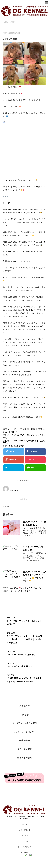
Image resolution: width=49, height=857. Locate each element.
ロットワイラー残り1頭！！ (19, 666)
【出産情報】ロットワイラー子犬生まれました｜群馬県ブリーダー (24, 680)
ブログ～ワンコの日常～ (24, 732)
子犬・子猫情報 (24, 749)
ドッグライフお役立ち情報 (24, 723)
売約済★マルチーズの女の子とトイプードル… (34, 573)
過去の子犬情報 (24, 758)
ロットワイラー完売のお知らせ (21, 654)
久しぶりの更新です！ (20, 591)
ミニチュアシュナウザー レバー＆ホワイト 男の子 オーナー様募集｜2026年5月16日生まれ (24, 639)
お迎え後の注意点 (24, 847)
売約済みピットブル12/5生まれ (25, 588)
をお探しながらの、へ (24, 817)
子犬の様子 (24, 740)
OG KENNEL (15, 490)
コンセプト (24, 841)
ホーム (24, 824)
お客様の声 (24, 706)
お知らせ (6, 506)
